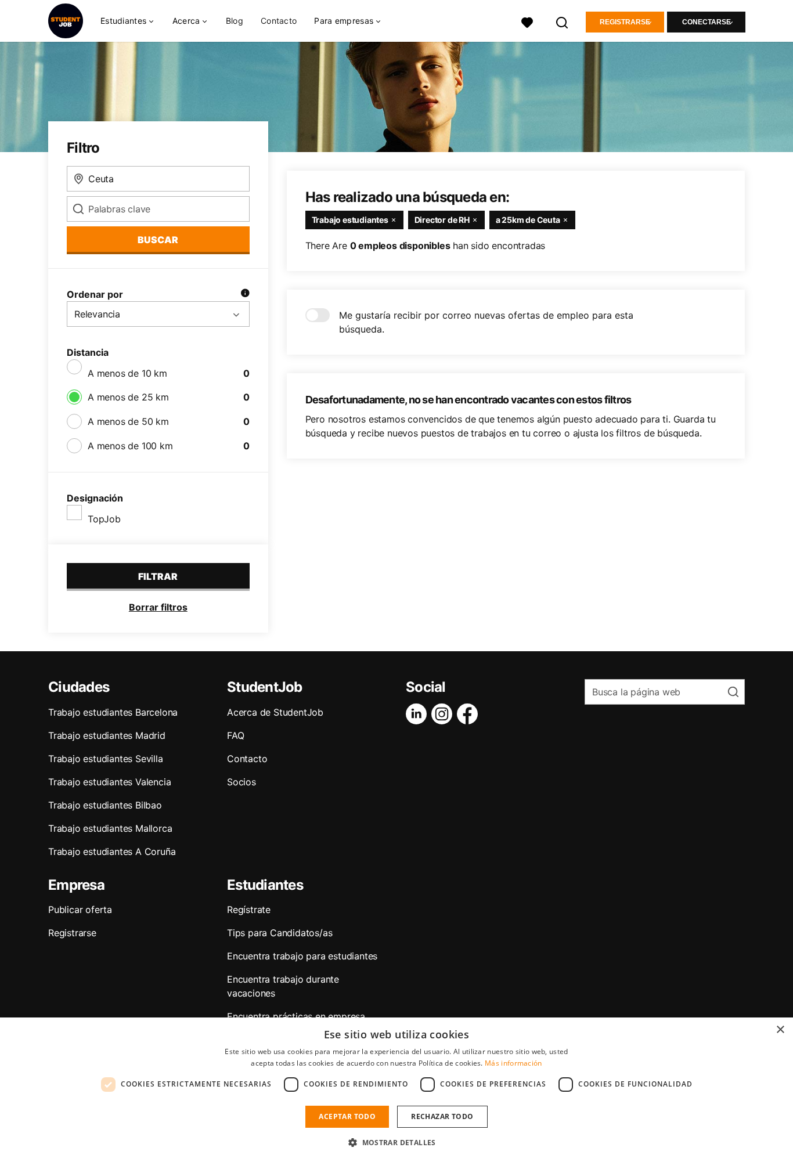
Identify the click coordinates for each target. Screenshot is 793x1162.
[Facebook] (469, 713)
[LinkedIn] (418, 713)
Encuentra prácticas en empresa (296, 1016)
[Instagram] (444, 713)
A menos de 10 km (127, 373)
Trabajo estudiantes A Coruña (111, 851)
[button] (396, 1142)
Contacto (279, 21)
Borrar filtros (158, 607)
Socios (241, 782)
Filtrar (158, 576)
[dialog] (396, 1089)
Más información (513, 1063)
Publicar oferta (80, 909)
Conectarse (706, 22)
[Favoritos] (527, 21)
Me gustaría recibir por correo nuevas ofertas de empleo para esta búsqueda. (486, 322)
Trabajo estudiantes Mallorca (110, 828)
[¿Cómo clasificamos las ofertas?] (245, 294)
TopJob (104, 519)
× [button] (780, 1030)
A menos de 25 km (128, 397)
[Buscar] (562, 21)
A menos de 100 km (130, 446)
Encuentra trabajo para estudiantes (302, 956)
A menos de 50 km (128, 421)
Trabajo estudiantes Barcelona (113, 712)
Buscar (158, 240)
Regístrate (249, 909)
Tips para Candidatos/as (279, 933)
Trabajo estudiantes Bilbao (105, 805)
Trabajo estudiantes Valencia (109, 782)
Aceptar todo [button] (347, 1116)
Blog (234, 21)
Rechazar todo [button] (442, 1116)
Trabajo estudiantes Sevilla (105, 758)
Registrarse (625, 22)
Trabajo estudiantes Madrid (106, 735)
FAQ (235, 735)
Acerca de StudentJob (275, 712)
